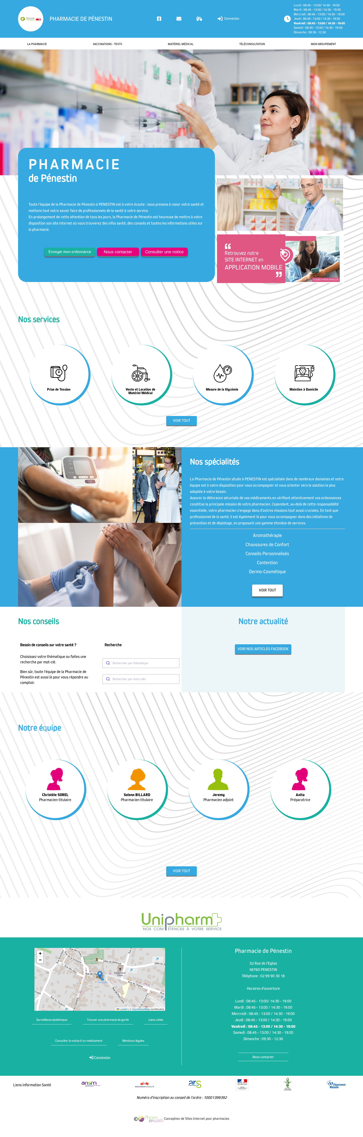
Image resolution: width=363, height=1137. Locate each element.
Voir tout (181, 421)
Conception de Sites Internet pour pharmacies (196, 1119)
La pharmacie (37, 44)
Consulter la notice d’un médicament (79, 1040)
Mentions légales (133, 1040)
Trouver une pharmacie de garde (108, 1019)
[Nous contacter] (179, 19)
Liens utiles (156, 1019)
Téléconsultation (252, 44)
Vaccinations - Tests (107, 44)
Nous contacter (118, 251)
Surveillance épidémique (51, 1019)
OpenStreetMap (141, 1009)
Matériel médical (180, 44)
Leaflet (123, 1009)
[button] (100, 975)
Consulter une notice (164, 251)
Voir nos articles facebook (263, 649)
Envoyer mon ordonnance (70, 252)
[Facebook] (159, 19)
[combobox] (141, 663)
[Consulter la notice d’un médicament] (199, 19)
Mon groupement (323, 44)
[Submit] (108, 663)
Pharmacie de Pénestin (81, 19)
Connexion (231, 18)
